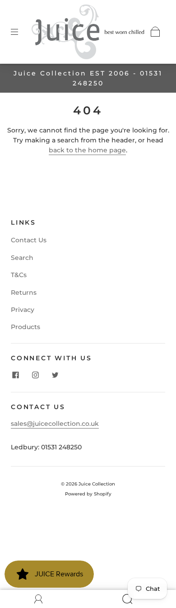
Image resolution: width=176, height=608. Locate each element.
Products (25, 327)
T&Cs (19, 275)
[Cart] (155, 32)
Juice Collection (97, 484)
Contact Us (28, 240)
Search (22, 258)
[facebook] (15, 375)
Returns (24, 292)
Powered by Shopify (88, 494)
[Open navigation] (21, 31)
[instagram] (35, 375)
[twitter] (55, 375)
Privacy (22, 310)
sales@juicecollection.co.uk (55, 423)
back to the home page (87, 150)
